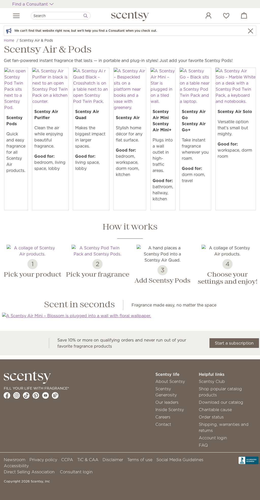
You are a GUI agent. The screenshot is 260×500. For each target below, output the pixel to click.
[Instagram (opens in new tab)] (16, 395)
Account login (213, 438)
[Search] (85, 16)
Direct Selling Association (29, 472)
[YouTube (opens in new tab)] (45, 395)
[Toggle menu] (16, 15)
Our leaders (166, 402)
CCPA (67, 459)
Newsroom (14, 459)
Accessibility (16, 466)
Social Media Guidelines (179, 459)
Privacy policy (43, 459)
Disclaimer (113, 459)
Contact (163, 424)
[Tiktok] (26, 395)
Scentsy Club (212, 381)
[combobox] (61, 16)
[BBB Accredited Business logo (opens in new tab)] (249, 460)
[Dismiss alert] (250, 31)
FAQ (203, 445)
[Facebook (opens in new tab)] (7, 395)
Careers (162, 417)
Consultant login (76, 472)
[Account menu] (203, 16)
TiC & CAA (88, 459)
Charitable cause (215, 409)
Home (9, 40)
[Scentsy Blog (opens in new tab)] (55, 395)
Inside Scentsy (169, 409)
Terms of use (139, 459)
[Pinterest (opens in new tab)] (36, 395)
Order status (211, 417)
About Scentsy (170, 381)
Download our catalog (221, 402)
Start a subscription (234, 343)
